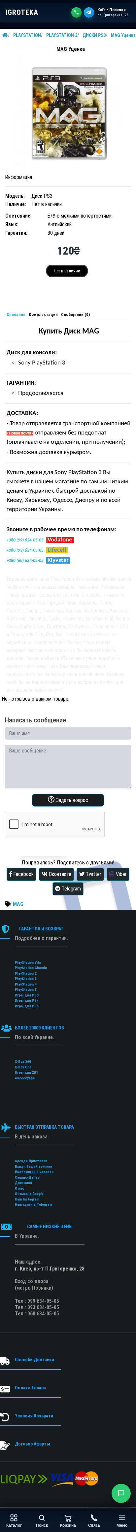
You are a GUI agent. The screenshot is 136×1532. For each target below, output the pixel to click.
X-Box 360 (23, 1062)
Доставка (23, 1183)
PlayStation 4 (26, 984)
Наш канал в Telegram (33, 1204)
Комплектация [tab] (43, 314)
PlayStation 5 (26, 990)
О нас (19, 1188)
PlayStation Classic (31, 968)
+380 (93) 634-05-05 (25, 550)
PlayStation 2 (26, 973)
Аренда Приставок (31, 1161)
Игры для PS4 (27, 1000)
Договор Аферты (32, 1443)
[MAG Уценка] (68, 114)
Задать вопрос (71, 800)
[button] (121, 1493)
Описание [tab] (16, 314)
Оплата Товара (30, 1387)
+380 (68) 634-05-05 (25, 561)
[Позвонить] (76, 12)
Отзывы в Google (29, 1194)
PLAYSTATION (27, 35)
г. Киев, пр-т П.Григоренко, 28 (50, 1269)
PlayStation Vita (28, 962)
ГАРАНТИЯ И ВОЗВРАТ (41, 928)
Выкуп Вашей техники (33, 1167)
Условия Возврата (34, 1415)
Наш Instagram (27, 1199)
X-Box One (23, 1067)
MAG (18, 904)
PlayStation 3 (26, 979)
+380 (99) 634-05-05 (25, 540)
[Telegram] (89, 12)
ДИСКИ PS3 (94, 35)
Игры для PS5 (27, 1006)
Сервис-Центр (27, 1177)
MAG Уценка (123, 35)
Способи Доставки (34, 1359)
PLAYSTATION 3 (61, 35)
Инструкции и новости (34, 1172)
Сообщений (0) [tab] (75, 314)
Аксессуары (25, 1078)
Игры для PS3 (27, 995)
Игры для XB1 (26, 1072)
